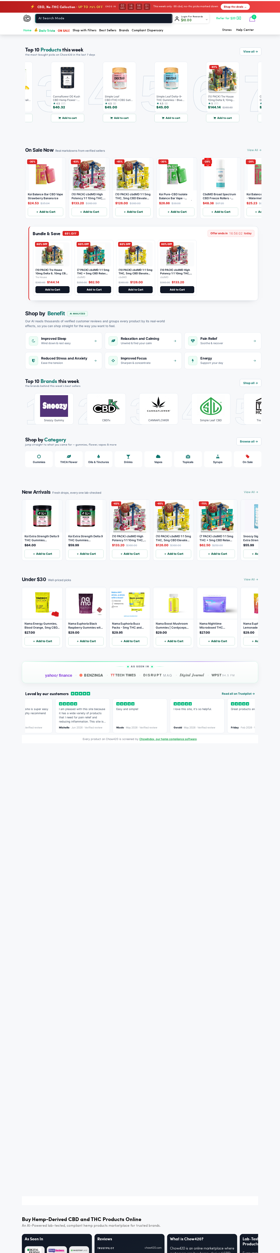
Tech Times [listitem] (123, 675)
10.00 (186, 20)
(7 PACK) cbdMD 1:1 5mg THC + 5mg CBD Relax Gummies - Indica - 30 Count (93, 275)
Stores (227, 30)
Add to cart (57, 118)
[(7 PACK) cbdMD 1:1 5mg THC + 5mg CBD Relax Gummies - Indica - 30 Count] (94, 254)
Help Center (245, 30)
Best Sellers (107, 30)
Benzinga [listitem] (93, 675)
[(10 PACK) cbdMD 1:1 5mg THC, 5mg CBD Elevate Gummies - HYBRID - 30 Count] (136, 254)
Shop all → (250, 383)
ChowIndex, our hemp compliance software (168, 739)
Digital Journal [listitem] (192, 675)
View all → (250, 51)
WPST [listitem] (223, 675)
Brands (124, 30)
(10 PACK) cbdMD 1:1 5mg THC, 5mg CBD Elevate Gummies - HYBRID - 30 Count (135, 275)
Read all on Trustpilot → (238, 693)
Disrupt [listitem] (157, 675)
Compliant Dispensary (147, 30)
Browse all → (249, 441)
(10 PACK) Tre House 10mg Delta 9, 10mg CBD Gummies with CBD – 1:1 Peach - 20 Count (51, 275)
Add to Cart (52, 289)
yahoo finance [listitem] (58, 675)
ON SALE (64, 30)
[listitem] (51, 409)
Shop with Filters (84, 30)
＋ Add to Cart (45, 211)
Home (27, 30)
